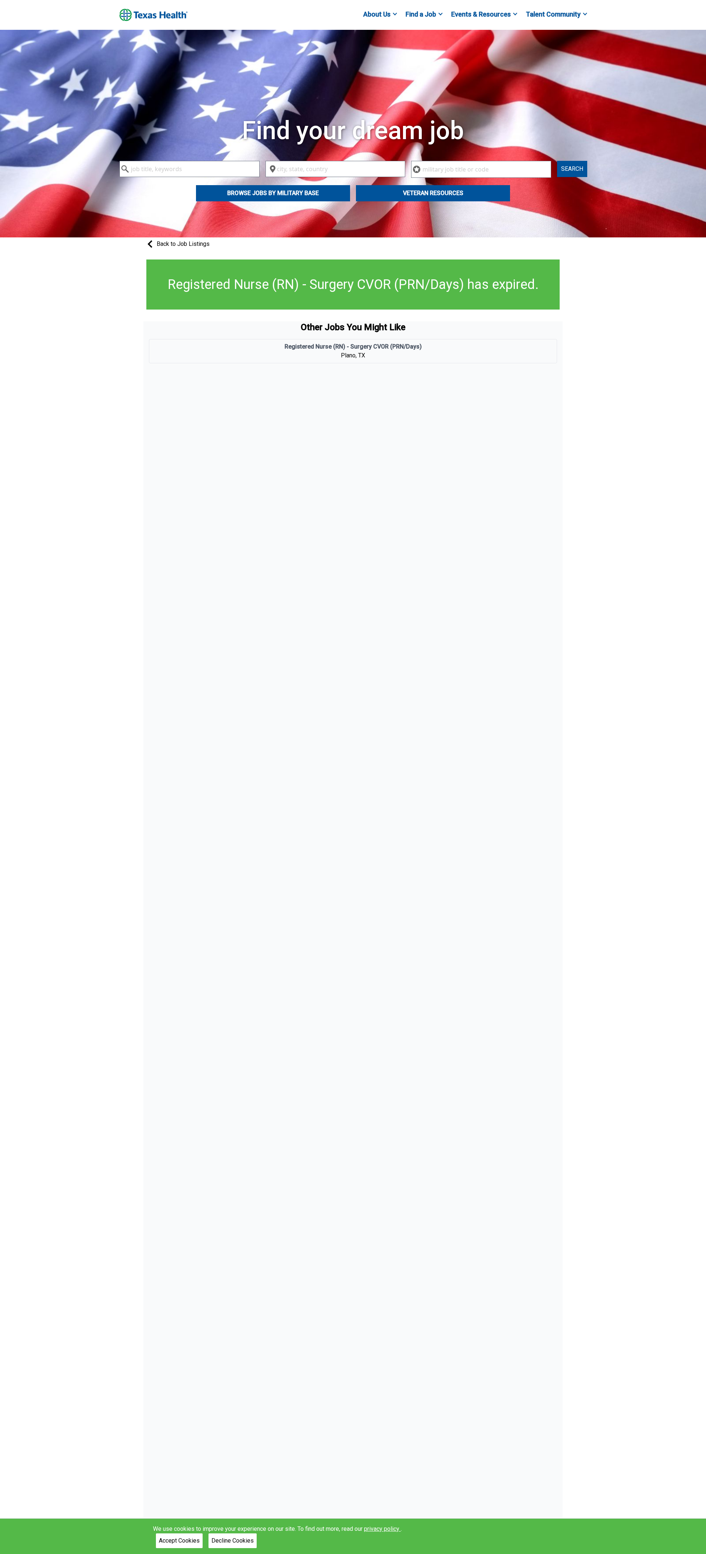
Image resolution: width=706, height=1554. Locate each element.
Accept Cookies (179, 1540)
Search (572, 168)
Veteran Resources (433, 193)
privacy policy (382, 1528)
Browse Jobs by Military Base (273, 193)
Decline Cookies (232, 1540)
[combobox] (190, 169)
